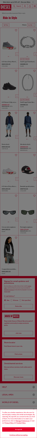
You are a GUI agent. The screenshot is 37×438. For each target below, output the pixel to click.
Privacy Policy (9, 423)
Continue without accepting (18, 435)
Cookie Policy (21, 423)
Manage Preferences (22, 421)
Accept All (18, 429)
